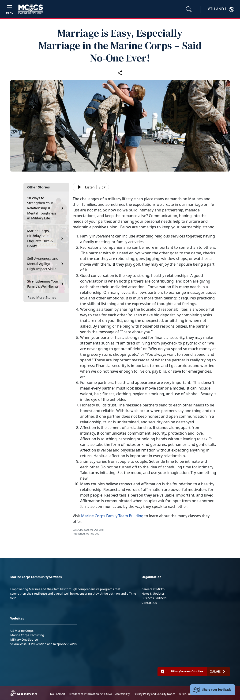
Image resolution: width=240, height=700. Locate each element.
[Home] (30, 9)
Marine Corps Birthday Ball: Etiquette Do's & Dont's (40, 238)
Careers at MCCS (153, 589)
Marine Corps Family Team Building (112, 515)
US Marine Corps (22, 630)
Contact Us (149, 603)
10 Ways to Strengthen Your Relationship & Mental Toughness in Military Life (41, 208)
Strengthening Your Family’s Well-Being (42, 284)
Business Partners (154, 598)
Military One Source (24, 639)
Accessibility (122, 694)
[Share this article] (120, 72)
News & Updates (153, 593)
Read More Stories (41, 297)
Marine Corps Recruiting (27, 635)
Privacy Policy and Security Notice (154, 694)
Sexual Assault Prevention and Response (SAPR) (43, 644)
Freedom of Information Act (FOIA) (90, 694)
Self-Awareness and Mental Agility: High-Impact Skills (42, 263)
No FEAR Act (57, 694)
